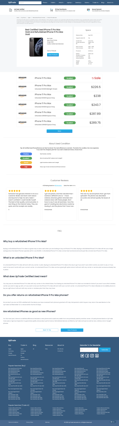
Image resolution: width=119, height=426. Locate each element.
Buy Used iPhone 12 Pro (80, 371)
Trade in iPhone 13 (12, 411)
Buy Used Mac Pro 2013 (80, 396)
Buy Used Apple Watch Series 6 (58, 392)
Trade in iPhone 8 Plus (13, 415)
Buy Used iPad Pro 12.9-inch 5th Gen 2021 (103, 375)
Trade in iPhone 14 (57, 409)
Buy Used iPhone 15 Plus (58, 368)
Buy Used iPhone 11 (79, 372)
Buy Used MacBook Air (58, 374)
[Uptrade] (12, 2)
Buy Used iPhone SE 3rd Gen (103, 372)
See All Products (12, 355)
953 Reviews (58, 185)
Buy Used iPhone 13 (35, 371)
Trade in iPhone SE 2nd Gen (15, 413)
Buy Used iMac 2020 (80, 394)
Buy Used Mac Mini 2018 (14, 399)
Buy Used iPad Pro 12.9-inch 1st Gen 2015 (81, 377)
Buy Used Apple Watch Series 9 (102, 389)
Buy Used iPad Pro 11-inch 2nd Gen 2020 (37, 380)
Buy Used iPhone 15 (79, 368)
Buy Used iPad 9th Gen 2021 (103, 383)
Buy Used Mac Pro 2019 (102, 396)
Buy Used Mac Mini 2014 (102, 397)
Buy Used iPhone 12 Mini (102, 371)
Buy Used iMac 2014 (101, 391)
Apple (29, 17)
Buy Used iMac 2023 (13, 396)
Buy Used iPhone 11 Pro (58, 372)
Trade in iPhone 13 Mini (36, 411)
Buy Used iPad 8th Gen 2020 (15, 386)
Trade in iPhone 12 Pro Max (59, 411)
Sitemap (47, 422)
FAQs (46, 349)
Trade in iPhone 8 (35, 415)
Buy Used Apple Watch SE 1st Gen (59, 389)
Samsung (10, 351)
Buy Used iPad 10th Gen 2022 (80, 383)
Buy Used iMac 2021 (101, 394)
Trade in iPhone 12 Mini (13, 412)
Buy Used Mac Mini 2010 (36, 397)
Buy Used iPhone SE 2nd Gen (14, 375)
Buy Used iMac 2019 (57, 394)
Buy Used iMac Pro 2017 (58, 396)
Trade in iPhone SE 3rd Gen (103, 412)
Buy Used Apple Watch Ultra (15, 389)
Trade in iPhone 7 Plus (58, 415)
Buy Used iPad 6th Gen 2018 (59, 386)
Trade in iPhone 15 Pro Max (14, 408)
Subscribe (105, 350)
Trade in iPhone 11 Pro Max (37, 412)
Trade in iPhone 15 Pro (36, 408)
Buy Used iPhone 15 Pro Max (15, 368)
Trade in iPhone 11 (79, 412)
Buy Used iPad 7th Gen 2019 (37, 386)
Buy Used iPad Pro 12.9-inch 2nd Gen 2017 (59, 377)
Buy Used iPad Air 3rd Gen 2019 (59, 383)
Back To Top (47, 330)
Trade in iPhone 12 (101, 411)
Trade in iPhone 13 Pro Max (81, 409)
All (33, 349)
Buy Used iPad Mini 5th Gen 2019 (103, 380)
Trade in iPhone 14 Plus (36, 409)
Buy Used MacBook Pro (36, 374)
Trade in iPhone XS (57, 413)
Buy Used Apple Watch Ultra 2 (103, 386)
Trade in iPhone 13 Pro (102, 409)
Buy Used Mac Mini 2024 (81, 399)
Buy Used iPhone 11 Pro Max (37, 372)
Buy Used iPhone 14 (57, 370)
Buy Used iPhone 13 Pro (102, 370)
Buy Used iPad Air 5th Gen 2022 (14, 383)
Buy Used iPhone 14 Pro (13, 370)
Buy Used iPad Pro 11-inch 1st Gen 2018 (59, 380)
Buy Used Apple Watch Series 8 (14, 392)
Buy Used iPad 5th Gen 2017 (81, 386)
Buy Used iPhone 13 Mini (14, 371)
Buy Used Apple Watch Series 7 (36, 392)
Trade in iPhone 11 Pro (58, 412)
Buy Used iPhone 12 (13, 372)
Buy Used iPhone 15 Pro (36, 368)
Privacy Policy (29, 422)
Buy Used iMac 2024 (35, 396)
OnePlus (23, 357)
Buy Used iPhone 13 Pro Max (81, 370)
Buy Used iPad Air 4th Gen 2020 (37, 383)
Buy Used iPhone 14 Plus (36, 370)
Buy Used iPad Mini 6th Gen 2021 (81, 380)
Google (10, 353)
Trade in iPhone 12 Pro (80, 411)
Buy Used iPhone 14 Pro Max (103, 368)
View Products (53, 55)
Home (18, 17)
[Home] (12, 340)
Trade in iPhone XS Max (36, 413)
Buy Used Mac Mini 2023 (58, 399)
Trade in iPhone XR (79, 413)
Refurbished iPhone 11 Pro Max (39, 17)
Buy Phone (23, 17)
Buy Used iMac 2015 (13, 394)
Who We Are (60, 349)
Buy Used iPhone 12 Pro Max (59, 371)
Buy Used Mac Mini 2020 (36, 399)
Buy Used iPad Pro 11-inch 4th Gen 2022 (103, 377)
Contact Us (60, 351)
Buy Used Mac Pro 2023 (14, 397)
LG (21, 355)
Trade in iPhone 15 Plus (58, 408)
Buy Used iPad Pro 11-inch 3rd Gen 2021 (14, 380)
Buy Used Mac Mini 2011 (58, 397)
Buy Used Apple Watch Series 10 (80, 389)
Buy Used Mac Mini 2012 (80, 397)
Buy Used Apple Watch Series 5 (80, 392)
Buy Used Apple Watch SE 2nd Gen (37, 389)
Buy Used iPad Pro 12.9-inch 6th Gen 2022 (81, 375)
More (59, 131)
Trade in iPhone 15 (79, 408)
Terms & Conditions (13, 422)
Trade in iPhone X (101, 413)
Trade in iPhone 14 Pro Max (103, 408)
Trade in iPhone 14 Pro (13, 409)
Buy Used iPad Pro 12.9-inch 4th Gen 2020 (15, 377)
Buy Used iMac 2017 (35, 394)
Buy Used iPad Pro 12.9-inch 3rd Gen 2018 (37, 377)
